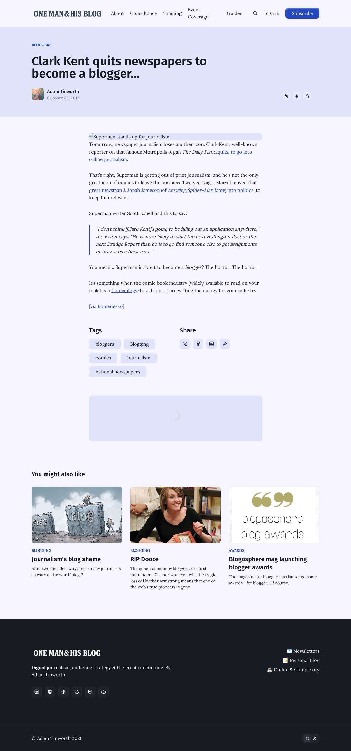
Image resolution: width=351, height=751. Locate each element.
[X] (286, 96)
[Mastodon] (50, 692)
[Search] (255, 13)
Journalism (138, 358)
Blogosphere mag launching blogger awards (268, 563)
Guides (234, 13)
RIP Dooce (144, 559)
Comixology (124, 290)
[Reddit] (103, 692)
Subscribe (302, 13)
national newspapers (118, 372)
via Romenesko (106, 306)
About (117, 13)
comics (103, 358)
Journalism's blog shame (66, 559)
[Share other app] (307, 96)
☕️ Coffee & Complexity (293, 669)
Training (172, 13)
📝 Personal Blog (301, 660)
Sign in (272, 13)
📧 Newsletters (303, 651)
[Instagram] (90, 692)
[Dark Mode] (310, 738)
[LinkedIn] (211, 344)
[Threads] (63, 692)
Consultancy (143, 13)
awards (236, 550)
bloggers (41, 45)
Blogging (139, 344)
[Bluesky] (77, 692)
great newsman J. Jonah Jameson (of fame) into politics (171, 190)
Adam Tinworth (63, 91)
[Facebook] (297, 96)
